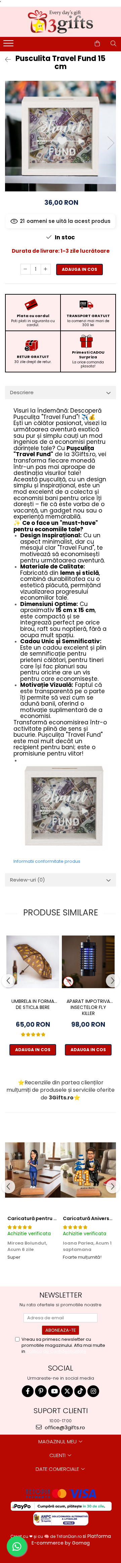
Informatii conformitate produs (46, 861)
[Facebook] (28, 1391)
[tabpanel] (60, 136)
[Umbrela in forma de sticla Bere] (32, 962)
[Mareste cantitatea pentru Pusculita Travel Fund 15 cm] (46, 269)
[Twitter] (67, 1391)
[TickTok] (80, 1391)
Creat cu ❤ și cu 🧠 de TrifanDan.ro (46, 1536)
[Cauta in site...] (113, 43)
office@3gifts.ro (64, 1427)
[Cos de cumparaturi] (97, 43)
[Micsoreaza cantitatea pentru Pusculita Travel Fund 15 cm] (26, 269)
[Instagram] (93, 1391)
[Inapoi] (5, 59)
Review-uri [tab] (27, 879)
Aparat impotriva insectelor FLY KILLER (88, 1007)
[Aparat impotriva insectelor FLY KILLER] (88, 962)
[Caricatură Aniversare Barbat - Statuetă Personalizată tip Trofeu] (88, 1170)
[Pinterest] (41, 1391)
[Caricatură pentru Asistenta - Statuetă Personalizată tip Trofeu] (33, 1170)
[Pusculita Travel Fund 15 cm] (60, 136)
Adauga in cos (79, 269)
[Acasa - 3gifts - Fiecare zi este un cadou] (60, 22)
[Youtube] (54, 1391)
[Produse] (9, 45)
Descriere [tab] (22, 392)
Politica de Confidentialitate (56, 1351)
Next (110, 143)
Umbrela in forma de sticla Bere (32, 1004)
